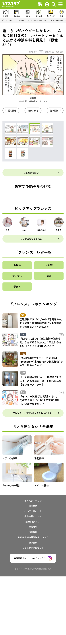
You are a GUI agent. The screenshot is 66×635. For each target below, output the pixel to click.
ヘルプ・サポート (33, 511)
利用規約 (33, 505)
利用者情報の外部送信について (33, 537)
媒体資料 (33, 542)
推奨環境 (33, 532)
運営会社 (33, 526)
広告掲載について (33, 516)
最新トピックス (33, 521)
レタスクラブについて (33, 547)
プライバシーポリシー (33, 500)
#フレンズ (33, 51)
